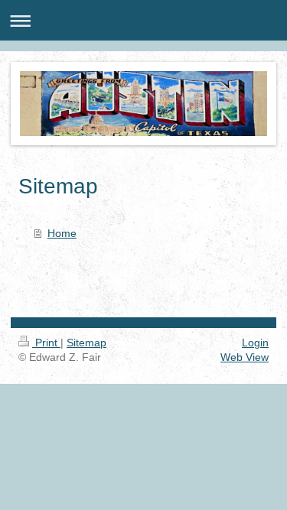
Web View (244, 357)
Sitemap (86, 342)
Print (46, 342)
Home (62, 233)
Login (255, 342)
